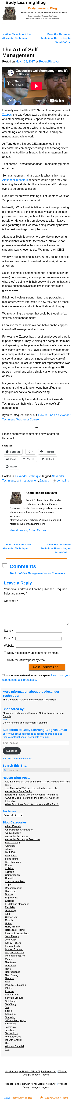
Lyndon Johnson (14, 949)
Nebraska (10, 965)
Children (9, 868)
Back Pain (10, 852)
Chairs (8, 865)
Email (8, 638)
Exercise (10, 900)
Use (7, 1043)
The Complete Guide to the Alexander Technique (29, 699)
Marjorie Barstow (14, 952)
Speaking (10, 1017)
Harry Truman (12, 926)
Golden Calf (11, 917)
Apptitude (10, 845)
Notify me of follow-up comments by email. (33, 652)
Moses (8, 959)
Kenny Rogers (13, 942)
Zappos (7, 114)
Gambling (10, 910)
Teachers (10, 1030)
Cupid (8, 884)
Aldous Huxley (13, 832)
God (7, 913)
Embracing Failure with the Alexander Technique (31, 794)
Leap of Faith (12, 946)
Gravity (9, 920)
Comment (11, 600)
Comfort (9, 871)
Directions (10, 891)
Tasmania (10, 1026)
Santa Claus (12, 994)
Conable (9, 878)
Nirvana (9, 978)
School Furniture (14, 997)
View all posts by (28, 530)
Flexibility (10, 907)
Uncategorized (13, 1036)
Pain (7, 981)
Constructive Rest (15, 881)
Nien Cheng (11, 975)
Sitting (8, 1010)
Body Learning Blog (26, 2)
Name (8, 630)
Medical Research (15, 955)
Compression (12, 874)
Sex (7, 1007)
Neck (8, 968)
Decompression (13, 887)
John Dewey (12, 936)
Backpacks (11, 855)
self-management (27, 480)
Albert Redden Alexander (19, 829)
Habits (8, 923)
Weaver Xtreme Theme (56, 1097)
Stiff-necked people (15, 1020)
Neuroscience (12, 971)
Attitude (9, 849)
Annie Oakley (12, 842)
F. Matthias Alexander (17, 903)
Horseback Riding (15, 929)
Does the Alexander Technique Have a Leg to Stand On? (56, 38)
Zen (7, 1049)
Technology (11, 1033)
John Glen (10, 939)
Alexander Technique (15, 179)
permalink (63, 480)
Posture (9, 991)
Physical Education (15, 984)
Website (9, 645)
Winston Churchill (14, 1046)
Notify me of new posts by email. (27, 660)
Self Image (11, 1001)
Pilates (8, 988)
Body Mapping (13, 862)
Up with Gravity (13, 1039)
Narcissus (10, 962)
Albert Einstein (13, 826)
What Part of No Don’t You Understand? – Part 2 (32, 804)
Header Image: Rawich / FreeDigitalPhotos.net (30, 1071)
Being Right (11, 858)
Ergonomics (11, 897)
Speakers (10, 1013)
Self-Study (10, 1004)
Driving (9, 894)
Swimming (10, 1023)
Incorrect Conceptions (17, 933)
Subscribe (11, 750)
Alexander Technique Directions (22, 839)
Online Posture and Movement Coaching (25, 722)
